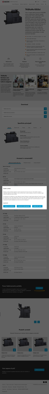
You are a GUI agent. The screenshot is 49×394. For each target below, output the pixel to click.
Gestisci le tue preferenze (9, 206)
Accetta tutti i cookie (37, 206)
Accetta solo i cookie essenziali (23, 206)
